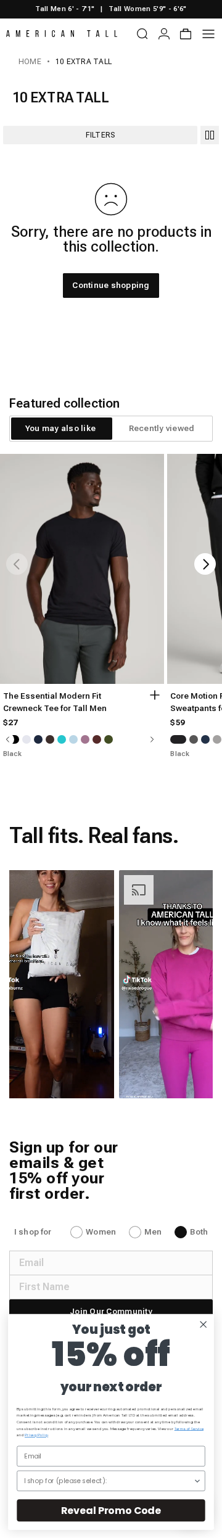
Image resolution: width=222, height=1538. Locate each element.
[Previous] (17, 564)
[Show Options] (197, 1481)
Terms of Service (189, 1428)
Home (29, 61)
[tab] (60, 428)
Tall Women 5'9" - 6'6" (147, 9)
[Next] (205, 564)
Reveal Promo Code (110, 1510)
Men (153, 1232)
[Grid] (209, 135)
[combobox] (109, 1481)
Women (101, 1232)
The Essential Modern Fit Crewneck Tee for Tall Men (55, 702)
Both (199, 1232)
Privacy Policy (36, 1435)
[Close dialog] (203, 1324)
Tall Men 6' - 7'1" (64, 9)
